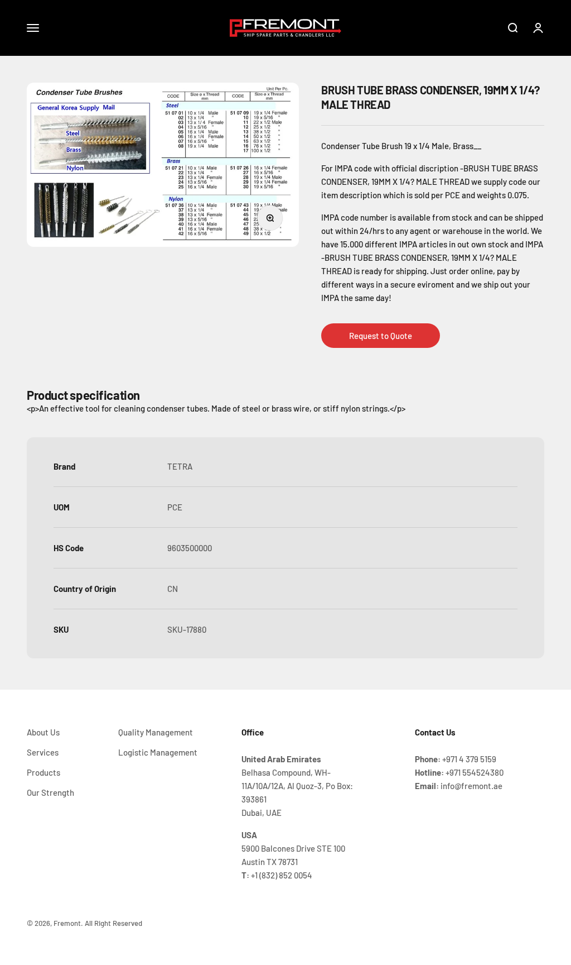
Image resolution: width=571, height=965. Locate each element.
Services (43, 752)
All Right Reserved (113, 923)
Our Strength (50, 792)
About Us (43, 732)
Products (43, 772)
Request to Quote (380, 336)
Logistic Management (157, 752)
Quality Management (155, 732)
